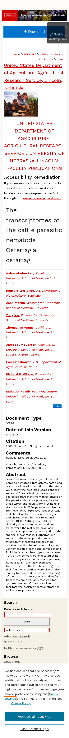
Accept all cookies (34, 716)
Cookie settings (35, 728)
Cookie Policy (21, 703)
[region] (34, 701)
